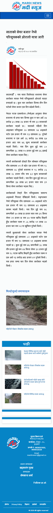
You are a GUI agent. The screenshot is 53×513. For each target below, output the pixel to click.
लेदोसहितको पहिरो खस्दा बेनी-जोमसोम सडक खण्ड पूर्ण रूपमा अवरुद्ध (34, 382)
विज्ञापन (27, 504)
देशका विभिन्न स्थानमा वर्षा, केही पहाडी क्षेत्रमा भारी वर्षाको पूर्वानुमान (36, 352)
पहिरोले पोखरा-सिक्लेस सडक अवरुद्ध (20, 329)
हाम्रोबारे (34, 504)
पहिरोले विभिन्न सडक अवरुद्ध (34, 394)
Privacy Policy (17, 504)
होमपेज (7, 504)
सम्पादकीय (43, 504)
